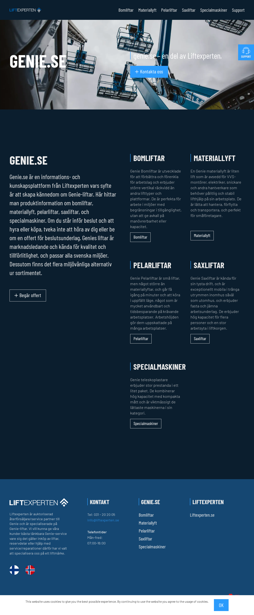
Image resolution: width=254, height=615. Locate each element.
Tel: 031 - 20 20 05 (101, 514)
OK (221, 605)
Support (238, 10)
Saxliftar (188, 10)
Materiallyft (147, 10)
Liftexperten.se (202, 515)
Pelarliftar (169, 10)
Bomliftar (126, 10)
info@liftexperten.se (103, 520)
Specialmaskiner (213, 10)
